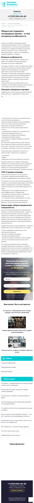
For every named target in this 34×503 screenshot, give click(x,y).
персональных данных (22, 297)
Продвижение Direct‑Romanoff (17, 499)
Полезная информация (14, 23)
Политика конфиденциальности (17, 498)
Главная (3, 23)
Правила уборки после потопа (10, 435)
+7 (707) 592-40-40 (17, 16)
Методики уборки (6, 371)
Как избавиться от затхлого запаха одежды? (15, 427)
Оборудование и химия (8, 367)
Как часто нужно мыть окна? (10, 431)
